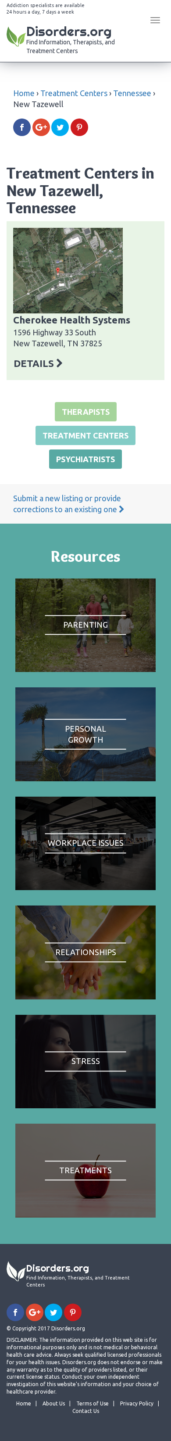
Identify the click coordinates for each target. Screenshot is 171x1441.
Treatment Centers (73, 93)
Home (24, 93)
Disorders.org (70, 38)
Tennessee (132, 93)
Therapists (86, 411)
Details (35, 363)
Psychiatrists (85, 459)
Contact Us (85, 1411)
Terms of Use (92, 1403)
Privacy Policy (136, 1403)
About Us (54, 1403)
